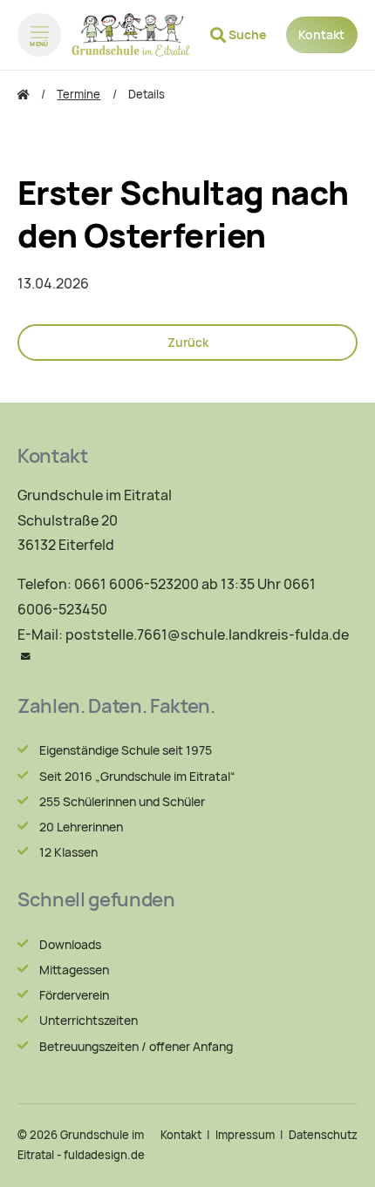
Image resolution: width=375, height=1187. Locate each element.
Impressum (245, 1135)
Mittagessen (74, 970)
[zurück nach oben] (340, 1157)
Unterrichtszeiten (88, 1020)
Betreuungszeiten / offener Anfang (136, 1047)
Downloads (70, 945)
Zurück (187, 342)
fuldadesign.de (104, 1155)
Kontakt (321, 35)
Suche (247, 35)
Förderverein (74, 995)
